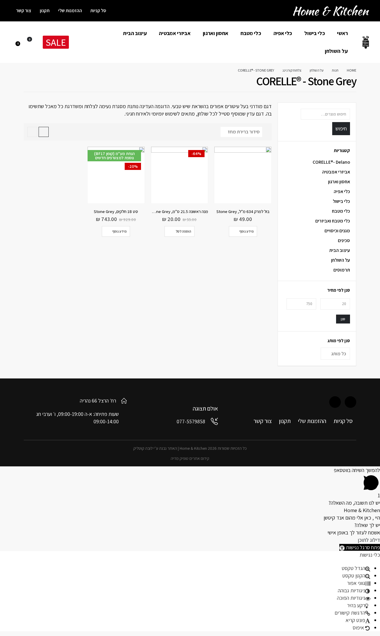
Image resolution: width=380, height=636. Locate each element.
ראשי (342, 33)
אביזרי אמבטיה (174, 33)
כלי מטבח (250, 33)
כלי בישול (314, 33)
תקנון (45, 10)
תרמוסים (341, 270)
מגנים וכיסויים (337, 231)
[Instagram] (335, 402)
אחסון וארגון (215, 33)
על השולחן (336, 51)
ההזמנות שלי (70, 10)
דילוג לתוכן (369, 539)
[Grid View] (44, 132)
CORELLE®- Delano (331, 162)
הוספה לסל (183, 231)
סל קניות (98, 10)
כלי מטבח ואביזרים (332, 221)
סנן (343, 319)
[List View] (32, 132)
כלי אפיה (282, 33)
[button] (359, 547)
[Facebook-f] (350, 402)
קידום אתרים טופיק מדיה (190, 458)
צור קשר (23, 10)
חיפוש (341, 128)
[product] (242, 175)
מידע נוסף (246, 231)
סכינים (344, 240)
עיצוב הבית (135, 33)
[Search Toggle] (79, 42)
